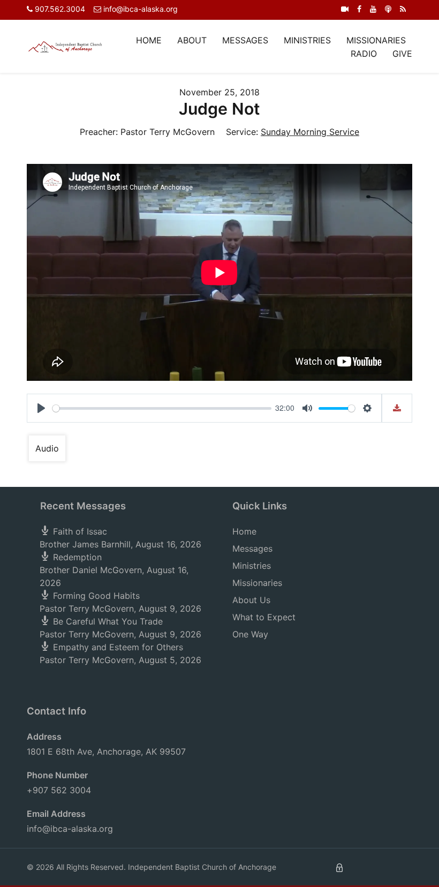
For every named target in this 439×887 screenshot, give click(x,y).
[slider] (161, 408)
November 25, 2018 (219, 92)
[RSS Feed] (403, 8)
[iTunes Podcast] (388, 8)
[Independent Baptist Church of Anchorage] (65, 46)
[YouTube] (373, 8)
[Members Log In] (339, 866)
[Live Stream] (345, 8)
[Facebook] (359, 8)
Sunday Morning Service (310, 131)
